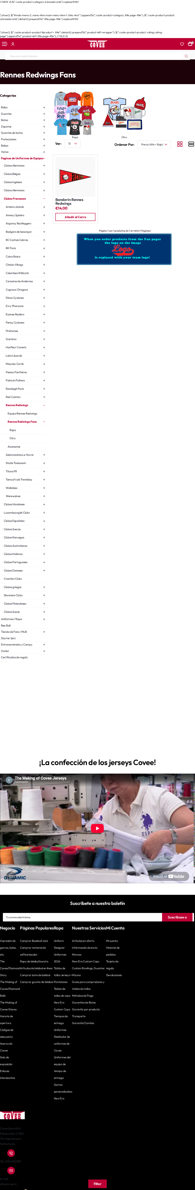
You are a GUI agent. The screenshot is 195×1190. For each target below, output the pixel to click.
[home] (1, 67)
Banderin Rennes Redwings (69, 202)
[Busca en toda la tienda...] (186, 56)
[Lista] (191, 144)
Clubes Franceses (54, 67)
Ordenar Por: (124, 144)
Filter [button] (97, 1184)
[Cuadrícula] (180, 144)
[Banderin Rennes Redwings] (75, 177)
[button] (75, 217)
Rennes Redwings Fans (101, 67)
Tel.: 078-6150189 (10, 1161)
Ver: (58, 143)
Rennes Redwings (76, 67)
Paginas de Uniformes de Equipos (24, 67)
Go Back (9, 11)
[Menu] (5, 44)
